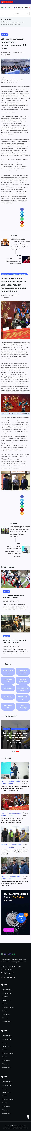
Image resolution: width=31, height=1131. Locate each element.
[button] (12, 751)
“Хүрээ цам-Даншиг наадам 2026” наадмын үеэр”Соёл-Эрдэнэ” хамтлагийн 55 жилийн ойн (13, 820)
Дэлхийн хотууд (23, 680)
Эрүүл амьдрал (23, 707)
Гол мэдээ (8, 680)
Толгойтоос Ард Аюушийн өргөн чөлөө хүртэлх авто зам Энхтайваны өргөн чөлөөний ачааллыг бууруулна (15, 738)
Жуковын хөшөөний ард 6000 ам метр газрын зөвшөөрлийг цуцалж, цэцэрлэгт (14, 883)
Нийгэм (9, 19)
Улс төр (8, 697)
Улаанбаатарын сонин (23, 689)
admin (6, 601)
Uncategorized (8, 672)
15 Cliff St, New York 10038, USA (11, 967)
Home (2, 19)
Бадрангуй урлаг (23, 672)
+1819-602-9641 (7, 970)
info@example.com (8, 973)
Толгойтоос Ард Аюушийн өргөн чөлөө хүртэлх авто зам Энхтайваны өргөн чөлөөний (15, 852)
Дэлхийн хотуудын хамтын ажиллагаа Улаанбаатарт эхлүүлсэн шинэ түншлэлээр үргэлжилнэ (15, 788)
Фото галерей (23, 698)
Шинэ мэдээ (8, 707)
